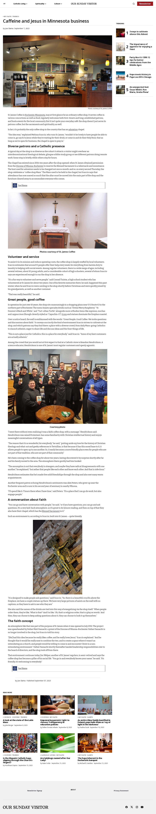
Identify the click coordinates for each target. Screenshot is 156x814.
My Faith (7, 16)
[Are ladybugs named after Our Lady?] (57, 743)
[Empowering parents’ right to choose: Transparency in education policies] (57, 705)
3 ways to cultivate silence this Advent (139, 32)
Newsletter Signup (34, 791)
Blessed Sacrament (51, 511)
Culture (16, 717)
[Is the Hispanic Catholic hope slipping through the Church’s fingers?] (20, 743)
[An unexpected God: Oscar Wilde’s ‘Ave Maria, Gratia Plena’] (120, 89)
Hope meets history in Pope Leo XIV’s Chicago (140, 75)
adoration (73, 129)
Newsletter (145, 3)
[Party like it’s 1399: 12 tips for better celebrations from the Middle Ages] (120, 60)
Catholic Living (48, 755)
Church (7, 717)
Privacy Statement (121, 791)
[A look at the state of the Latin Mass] (20, 705)
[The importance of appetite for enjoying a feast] (120, 46)
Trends (15, 16)
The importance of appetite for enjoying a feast (141, 47)
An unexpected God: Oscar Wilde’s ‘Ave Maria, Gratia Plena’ (139, 90)
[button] (4, 3)
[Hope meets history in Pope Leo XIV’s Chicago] (120, 75)
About (73, 790)
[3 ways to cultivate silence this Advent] (120, 32)
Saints (90, 717)
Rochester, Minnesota (35, 115)
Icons (64, 314)
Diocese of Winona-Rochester (29, 166)
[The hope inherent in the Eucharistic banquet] (95, 743)
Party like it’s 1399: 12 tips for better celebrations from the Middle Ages (140, 61)
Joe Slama (22, 185)
